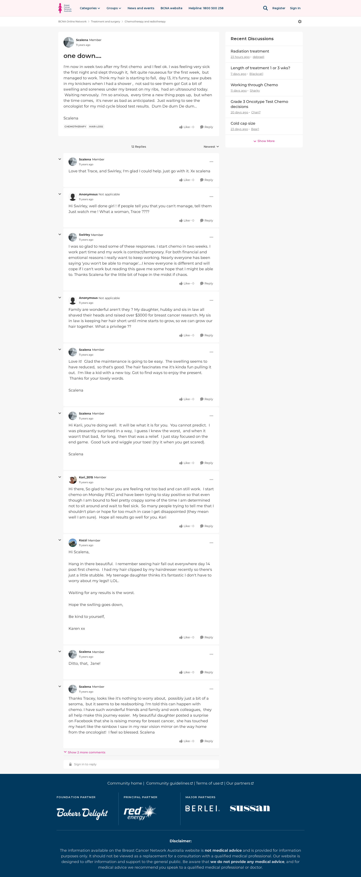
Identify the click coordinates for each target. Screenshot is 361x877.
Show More (266, 141)
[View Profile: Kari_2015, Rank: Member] (73, 479)
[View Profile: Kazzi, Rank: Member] (73, 543)
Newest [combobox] (211, 147)
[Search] (265, 8)
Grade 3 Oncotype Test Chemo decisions (259, 104)
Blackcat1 (256, 74)
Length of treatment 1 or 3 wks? (260, 68)
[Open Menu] (300, 21)
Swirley (84, 235)
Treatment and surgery (105, 21)
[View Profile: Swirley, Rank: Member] (73, 237)
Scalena (82, 40)
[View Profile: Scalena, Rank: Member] (69, 42)
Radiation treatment (250, 51)
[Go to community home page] (64, 8)
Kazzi (83, 540)
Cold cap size (243, 123)
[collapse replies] (59, 159)
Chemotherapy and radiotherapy (145, 21)
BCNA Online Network (72, 21)
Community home (124, 783)
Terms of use (208, 783)
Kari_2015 (86, 477)
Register (278, 8)
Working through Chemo (254, 85)
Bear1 (255, 129)
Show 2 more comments (86, 752)
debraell (258, 57)
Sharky (255, 90)
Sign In (295, 8)
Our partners (238, 783)
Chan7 (256, 112)
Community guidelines (167, 783)
